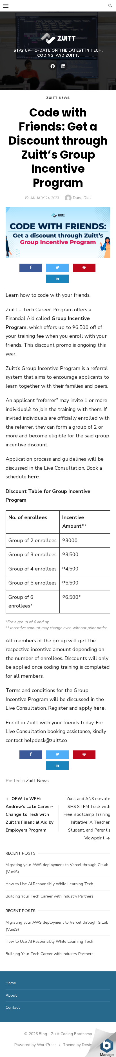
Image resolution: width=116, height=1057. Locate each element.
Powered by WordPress (35, 1044)
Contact (13, 1007)
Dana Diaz (82, 197)
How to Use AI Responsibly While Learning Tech (49, 884)
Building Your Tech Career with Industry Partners (49, 896)
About (11, 995)
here (33, 476)
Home (11, 983)
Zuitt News (58, 97)
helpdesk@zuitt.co (45, 740)
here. (99, 708)
